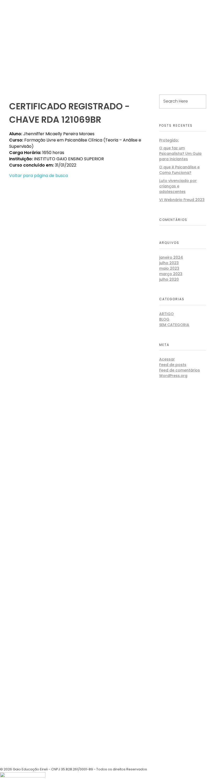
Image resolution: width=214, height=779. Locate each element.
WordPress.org (173, 375)
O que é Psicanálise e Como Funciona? (179, 169)
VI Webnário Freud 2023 (182, 199)
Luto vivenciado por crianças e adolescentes (178, 186)
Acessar (167, 359)
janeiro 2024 (171, 257)
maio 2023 (169, 268)
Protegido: (169, 140)
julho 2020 (169, 279)
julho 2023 (169, 262)
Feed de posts (172, 364)
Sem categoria (174, 324)
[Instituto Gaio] (26, 4)
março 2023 (170, 273)
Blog (164, 319)
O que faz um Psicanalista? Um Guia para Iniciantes (180, 153)
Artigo (166, 313)
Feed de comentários (179, 370)
